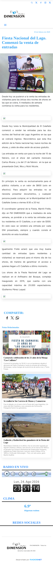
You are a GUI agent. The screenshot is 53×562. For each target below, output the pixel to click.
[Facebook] (41, 2)
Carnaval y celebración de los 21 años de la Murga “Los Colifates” (25, 359)
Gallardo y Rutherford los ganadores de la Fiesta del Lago (26, 441)
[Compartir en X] (12, 318)
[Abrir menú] (5, 25)
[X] (36, 2)
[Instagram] (45, 2)
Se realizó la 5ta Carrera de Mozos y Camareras (25, 401)
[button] (32, 2)
